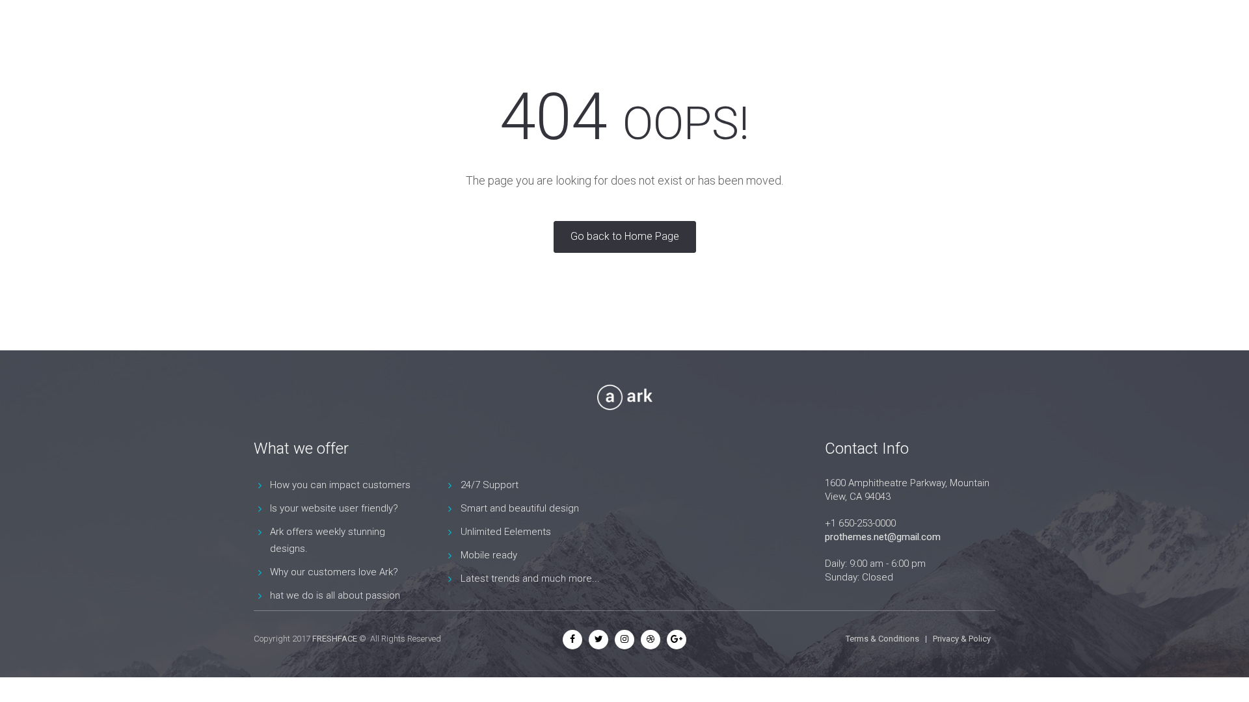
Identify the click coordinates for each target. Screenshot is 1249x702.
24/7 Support (489, 485)
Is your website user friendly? (334, 508)
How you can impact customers (340, 485)
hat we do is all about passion (335, 595)
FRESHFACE (334, 639)
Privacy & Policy (962, 639)
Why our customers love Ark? (334, 572)
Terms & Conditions (882, 639)
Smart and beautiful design (520, 508)
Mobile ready (489, 555)
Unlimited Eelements (506, 532)
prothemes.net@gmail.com (883, 537)
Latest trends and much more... (530, 578)
